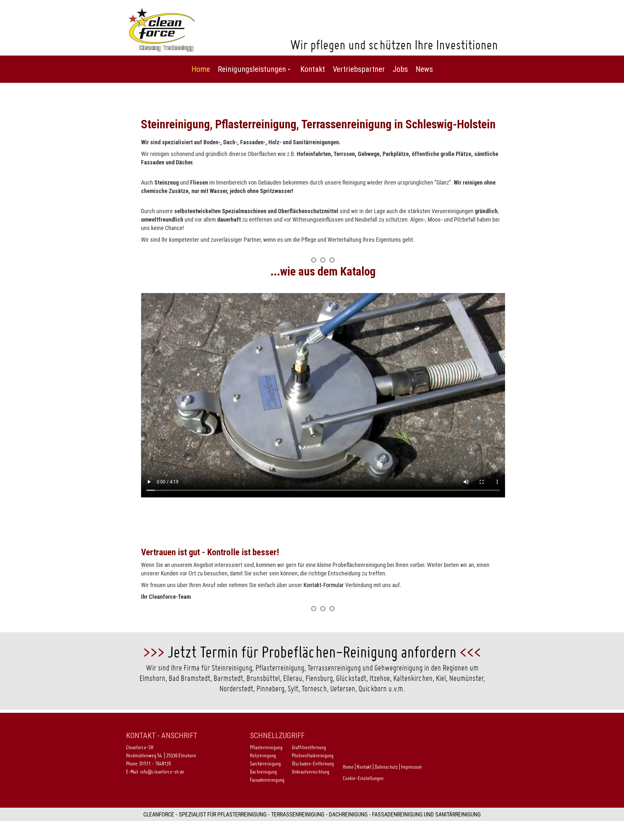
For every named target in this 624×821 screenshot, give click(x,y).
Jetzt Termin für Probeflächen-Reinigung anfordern (312, 651)
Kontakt (364, 766)
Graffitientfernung (309, 747)
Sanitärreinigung (265, 763)
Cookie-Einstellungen (363, 778)
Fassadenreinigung (267, 779)
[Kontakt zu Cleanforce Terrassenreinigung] (322, 608)
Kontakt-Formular (324, 585)
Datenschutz (386, 766)
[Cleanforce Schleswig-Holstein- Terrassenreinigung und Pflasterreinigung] (162, 29)
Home (348, 766)
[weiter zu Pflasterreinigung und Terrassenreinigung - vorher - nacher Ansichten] (322, 259)
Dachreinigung (263, 771)
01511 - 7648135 (155, 763)
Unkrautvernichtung (310, 771)
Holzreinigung (263, 755)
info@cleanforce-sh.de (162, 771)
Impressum (411, 766)
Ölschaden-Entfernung (313, 763)
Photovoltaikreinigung (312, 755)
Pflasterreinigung (266, 747)
